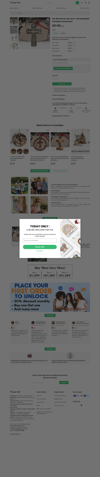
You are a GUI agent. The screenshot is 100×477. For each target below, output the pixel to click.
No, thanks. (39, 251)
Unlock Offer (40, 247)
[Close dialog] (78, 221)
